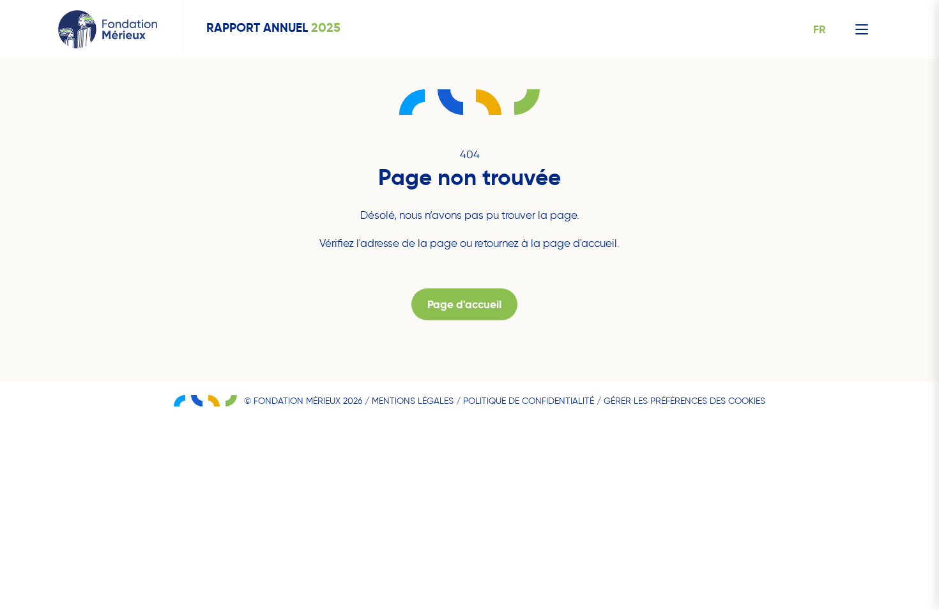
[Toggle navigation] (861, 30)
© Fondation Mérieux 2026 (303, 401)
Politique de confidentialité (528, 401)
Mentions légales (413, 401)
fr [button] (819, 29)
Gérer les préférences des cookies (684, 401)
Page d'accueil (464, 304)
